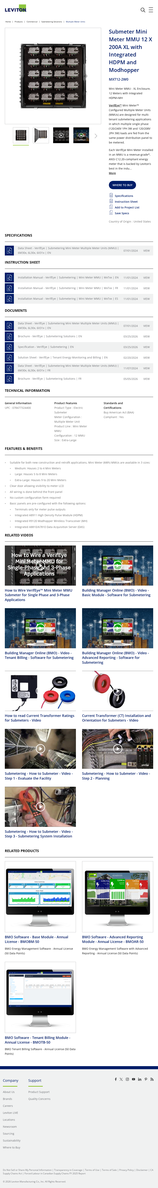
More (112, 173)
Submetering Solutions (51, 21)
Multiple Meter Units (75, 21)
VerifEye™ (115, 105)
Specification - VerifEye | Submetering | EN (46, 347)
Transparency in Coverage (68, 1170)
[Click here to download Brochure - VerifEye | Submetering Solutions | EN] (9, 336)
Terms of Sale (109, 1170)
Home (8, 21)
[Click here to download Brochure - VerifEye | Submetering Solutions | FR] (9, 379)
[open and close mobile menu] (151, 10)
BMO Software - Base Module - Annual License (36, 939)
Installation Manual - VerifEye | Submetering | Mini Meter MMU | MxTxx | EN (68, 277)
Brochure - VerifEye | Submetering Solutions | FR (50, 378)
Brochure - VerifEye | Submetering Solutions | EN (50, 336)
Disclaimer (142, 1170)
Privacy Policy (126, 1170)
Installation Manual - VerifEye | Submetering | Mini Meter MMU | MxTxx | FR (68, 288)
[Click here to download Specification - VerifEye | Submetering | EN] (9, 347)
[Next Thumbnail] (95, 136)
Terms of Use (92, 1170)
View (146, 250)
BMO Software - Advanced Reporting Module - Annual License (113, 939)
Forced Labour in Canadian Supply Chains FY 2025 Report (55, 1173)
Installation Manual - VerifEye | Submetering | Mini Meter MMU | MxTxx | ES (68, 298)
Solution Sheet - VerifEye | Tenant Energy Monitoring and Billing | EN (63, 357)
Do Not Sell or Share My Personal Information (27, 1170)
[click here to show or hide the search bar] (143, 10)
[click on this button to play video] (61, 135)
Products (19, 21)
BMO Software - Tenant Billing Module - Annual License (37, 1040)
